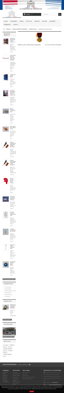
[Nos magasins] (9, 331)
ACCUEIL (6, 21)
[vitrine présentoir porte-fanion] (6, 199)
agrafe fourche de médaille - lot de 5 (12, 110)
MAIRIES (22, 21)
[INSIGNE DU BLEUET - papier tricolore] (6, 264)
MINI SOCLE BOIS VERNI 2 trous (13, 127)
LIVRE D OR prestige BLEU (12, 75)
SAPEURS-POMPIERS (7, 348)
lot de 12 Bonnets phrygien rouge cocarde (12, 180)
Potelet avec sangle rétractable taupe (12, 246)
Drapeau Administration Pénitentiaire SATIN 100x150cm (13, 162)
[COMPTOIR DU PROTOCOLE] (12, 14)
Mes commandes (26, 372)
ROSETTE (5, 352)
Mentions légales (8, 288)
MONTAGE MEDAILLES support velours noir (12, 40)
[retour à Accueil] (4, 29)
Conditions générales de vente (10, 290)
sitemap (14, 384)
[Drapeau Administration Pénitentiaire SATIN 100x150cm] (6, 145)
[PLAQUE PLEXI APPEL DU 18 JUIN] (6, 215)
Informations (8, 283)
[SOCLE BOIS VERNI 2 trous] (6, 129)
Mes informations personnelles (29, 377)
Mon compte (26, 370)
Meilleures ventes (16, 375)
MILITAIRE (44, 21)
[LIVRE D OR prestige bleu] (6, 77)
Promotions (8, 301)
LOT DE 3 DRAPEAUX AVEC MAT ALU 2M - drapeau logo (12, 92)
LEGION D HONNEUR (7, 354)
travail (4, 356)
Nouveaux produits (7, 34)
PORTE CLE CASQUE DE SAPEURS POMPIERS (13, 306)
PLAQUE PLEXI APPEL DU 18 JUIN (13, 230)
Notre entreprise (8, 292)
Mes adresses (25, 375)
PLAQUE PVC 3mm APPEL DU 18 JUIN (13, 214)
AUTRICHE (10, 350)
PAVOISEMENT (13, 21)
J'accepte (32, 391)
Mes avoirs (25, 373)
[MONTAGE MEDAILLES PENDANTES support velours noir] (6, 41)
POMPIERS (12, 345)
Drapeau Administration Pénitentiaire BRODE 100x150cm (13, 144)
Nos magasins (7, 296)
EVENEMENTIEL (7, 24)
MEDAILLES (37, 21)
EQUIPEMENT (52, 21)
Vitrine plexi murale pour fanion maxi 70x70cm (12, 198)
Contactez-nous (16, 378)
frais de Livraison (8, 287)
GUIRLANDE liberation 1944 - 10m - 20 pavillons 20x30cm (13, 57)
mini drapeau (5, 345)
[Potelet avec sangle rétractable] (6, 247)
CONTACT (15, 24)
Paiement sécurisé (8, 294)
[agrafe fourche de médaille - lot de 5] (6, 111)
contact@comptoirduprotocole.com (55, 384)
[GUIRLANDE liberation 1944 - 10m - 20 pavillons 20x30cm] (6, 58)
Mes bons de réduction (27, 378)
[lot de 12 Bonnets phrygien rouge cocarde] (6, 181)
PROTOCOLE (29, 21)
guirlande (5, 350)
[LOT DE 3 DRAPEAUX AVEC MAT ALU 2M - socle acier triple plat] (6, 93)
